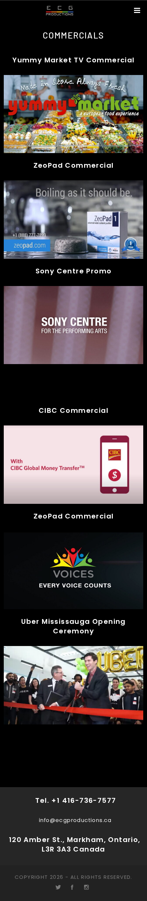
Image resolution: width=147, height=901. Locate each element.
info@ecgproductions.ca (75, 820)
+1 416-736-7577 (83, 800)
